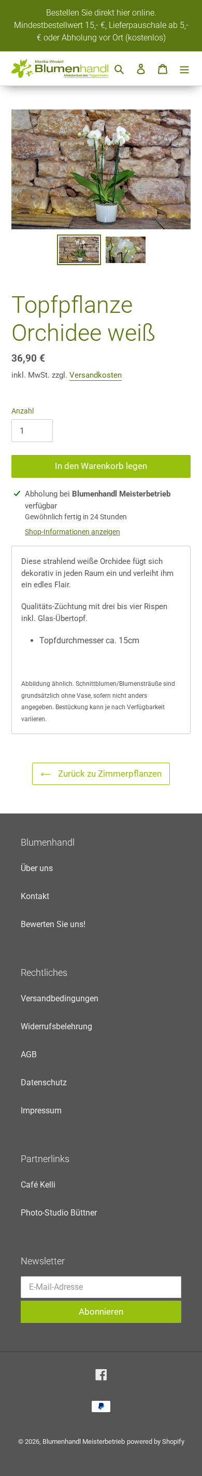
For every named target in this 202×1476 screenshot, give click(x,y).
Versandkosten (95, 375)
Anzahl (22, 411)
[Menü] (184, 68)
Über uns (37, 868)
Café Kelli (38, 1185)
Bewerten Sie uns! (53, 924)
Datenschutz (44, 1082)
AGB (29, 1054)
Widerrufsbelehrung (56, 1026)
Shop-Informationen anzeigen (72, 532)
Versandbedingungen (59, 998)
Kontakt (35, 896)
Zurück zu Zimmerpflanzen (109, 773)
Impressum (41, 1110)
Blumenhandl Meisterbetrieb (83, 1441)
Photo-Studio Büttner (59, 1213)
